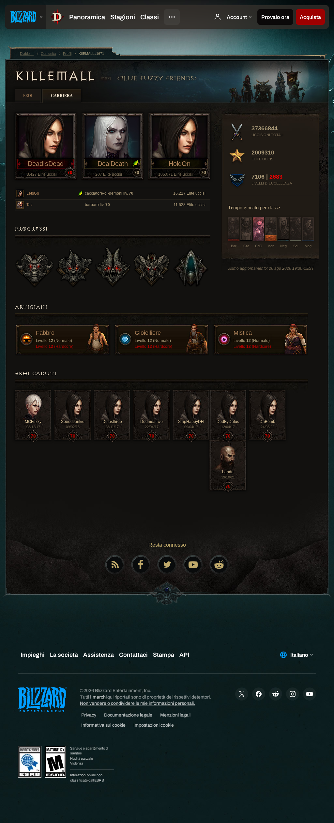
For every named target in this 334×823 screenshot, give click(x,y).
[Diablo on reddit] (219, 564)
